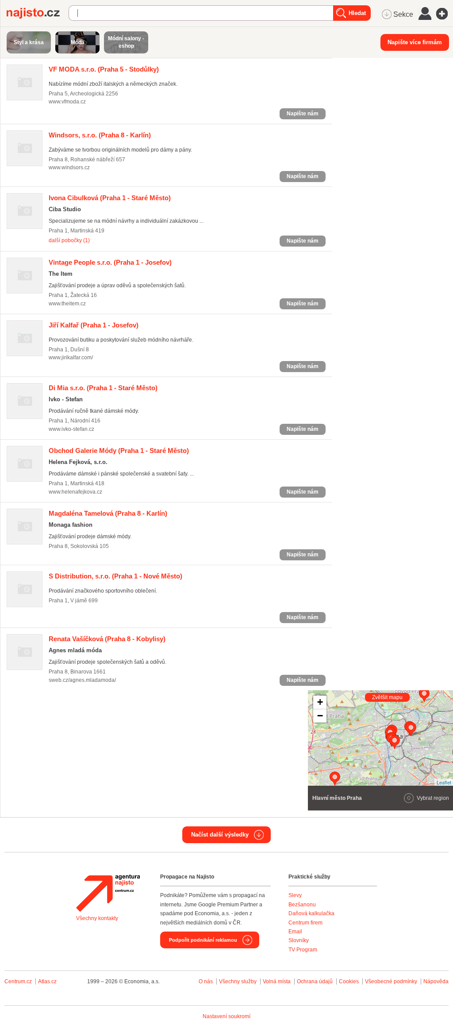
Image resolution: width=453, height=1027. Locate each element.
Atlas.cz (47, 981)
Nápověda (436, 981)
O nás (206, 981)
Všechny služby (238, 981)
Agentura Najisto (108, 893)
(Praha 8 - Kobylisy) (107, 639)
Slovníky (298, 940)
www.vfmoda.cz (67, 102)
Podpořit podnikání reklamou (203, 940)
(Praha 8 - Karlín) (100, 135)
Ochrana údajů (315, 981)
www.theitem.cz (67, 303)
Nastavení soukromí (226, 1016)
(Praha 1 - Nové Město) (115, 576)
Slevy (295, 895)
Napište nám (303, 113)
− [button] (320, 715)
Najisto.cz (38, 13)
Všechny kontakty (97, 918)
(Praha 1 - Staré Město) (110, 198)
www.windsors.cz (69, 167)
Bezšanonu (302, 904)
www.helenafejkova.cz (75, 492)
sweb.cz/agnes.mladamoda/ (82, 680)
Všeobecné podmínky (391, 981)
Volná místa (277, 981)
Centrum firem (305, 923)
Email (295, 931)
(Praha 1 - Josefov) (110, 262)
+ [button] (320, 701)
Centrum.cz (18, 981)
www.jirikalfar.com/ (71, 357)
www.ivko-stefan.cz (71, 429)
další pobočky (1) (69, 240)
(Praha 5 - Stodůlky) (104, 69)
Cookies (349, 981)
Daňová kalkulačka (311, 913)
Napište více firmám (415, 42)
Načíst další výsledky (220, 834)
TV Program (302, 950)
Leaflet (444, 782)
